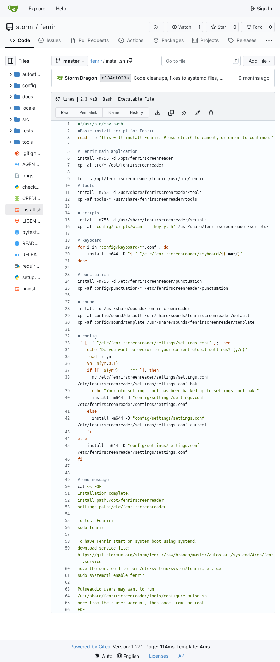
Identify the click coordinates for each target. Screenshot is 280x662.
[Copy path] (129, 60)
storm (24, 27)
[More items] (269, 41)
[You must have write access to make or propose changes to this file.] (211, 112)
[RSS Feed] (156, 27)
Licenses (158, 656)
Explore (37, 8)
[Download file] (157, 112)
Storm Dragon (81, 78)
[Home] (13, 8)
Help (61, 8)
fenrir (48, 27)
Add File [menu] (258, 61)
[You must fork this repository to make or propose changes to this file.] (197, 112)
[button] (181, 27)
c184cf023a (115, 77)
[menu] (103, 656)
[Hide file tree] (10, 61)
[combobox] (201, 61)
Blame (113, 112)
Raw (65, 112)
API (182, 656)
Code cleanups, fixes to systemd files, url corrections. (193, 78)
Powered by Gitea (90, 646)
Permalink (88, 112)
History (136, 112)
